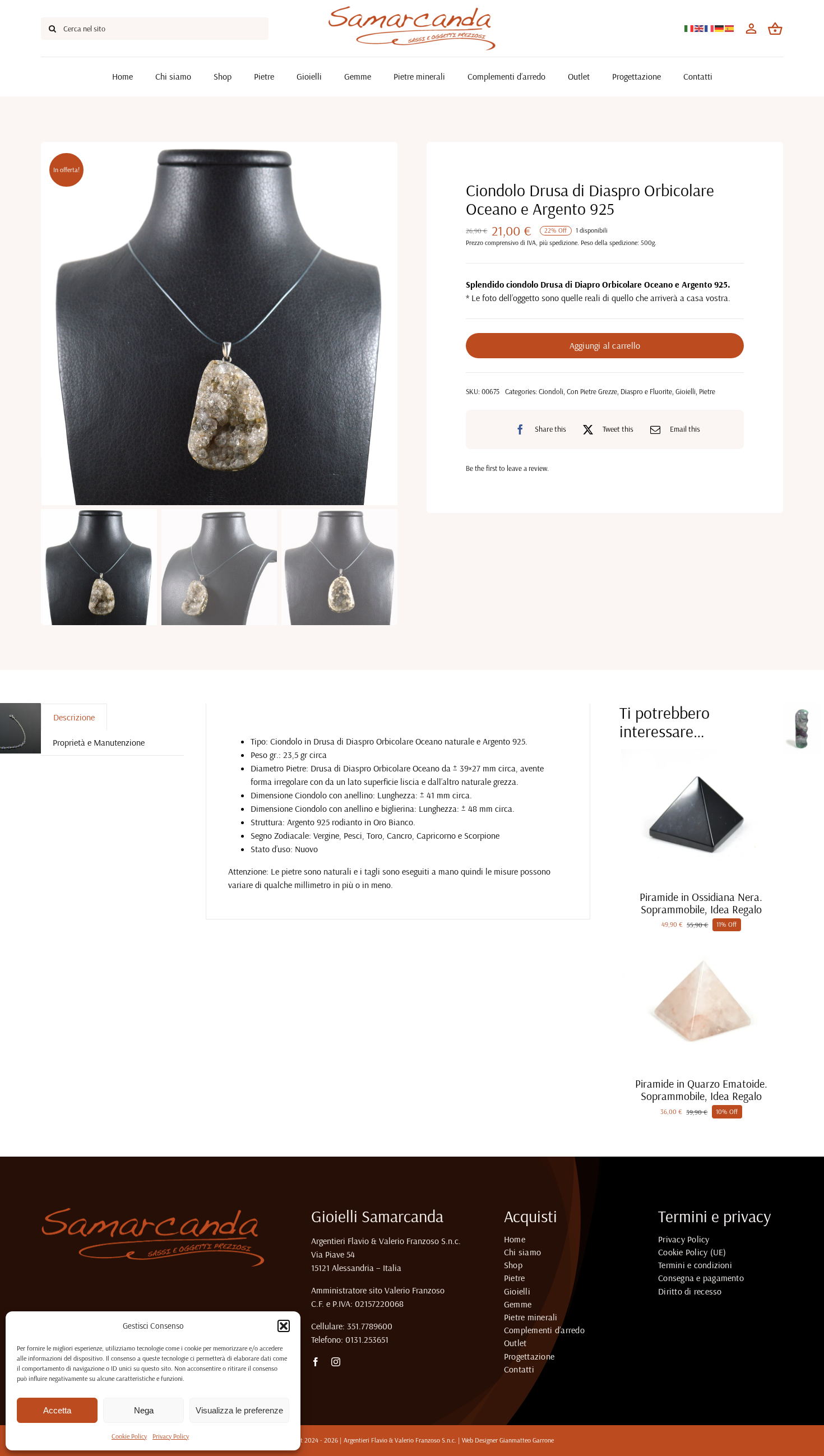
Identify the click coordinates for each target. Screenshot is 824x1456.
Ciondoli (551, 391)
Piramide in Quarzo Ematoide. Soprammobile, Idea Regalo (701, 1089)
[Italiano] (689, 27)
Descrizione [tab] (74, 717)
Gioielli (685, 391)
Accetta (57, 1410)
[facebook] (315, 1361)
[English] (700, 27)
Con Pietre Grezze (592, 391)
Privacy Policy (170, 1436)
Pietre (707, 391)
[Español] (730, 27)
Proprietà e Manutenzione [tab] (99, 742)
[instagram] (335, 1361)
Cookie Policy (129, 1436)
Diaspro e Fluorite (646, 391)
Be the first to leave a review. (507, 468)
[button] (283, 1326)
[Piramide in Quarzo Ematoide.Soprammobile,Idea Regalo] (701, 940)
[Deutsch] (720, 27)
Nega (144, 1410)
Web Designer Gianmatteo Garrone (508, 1440)
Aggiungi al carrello (605, 345)
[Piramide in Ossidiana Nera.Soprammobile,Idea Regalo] (701, 753)
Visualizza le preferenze (239, 1410)
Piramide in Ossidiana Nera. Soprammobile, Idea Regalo (701, 903)
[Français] (710, 27)
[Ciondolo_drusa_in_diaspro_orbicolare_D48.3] (219, 323)
